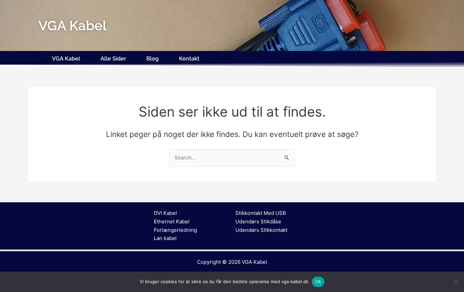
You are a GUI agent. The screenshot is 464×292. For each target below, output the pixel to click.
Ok (318, 281)
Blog (152, 58)
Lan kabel (165, 238)
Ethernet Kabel (172, 221)
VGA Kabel (66, 58)
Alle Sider (113, 58)
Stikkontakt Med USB (260, 213)
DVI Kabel (165, 213)
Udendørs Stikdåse (258, 221)
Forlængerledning (175, 230)
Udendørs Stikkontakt (261, 230)
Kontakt (189, 58)
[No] (455, 281)
